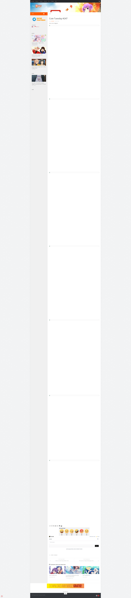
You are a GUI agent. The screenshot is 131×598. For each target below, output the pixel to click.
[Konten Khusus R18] (45, 13)
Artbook (45, 1)
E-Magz (52, 1)
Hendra (52, 21)
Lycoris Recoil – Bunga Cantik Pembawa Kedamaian (37, 55)
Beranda (32, 1)
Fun (55, 1)
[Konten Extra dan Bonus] (43, 13)
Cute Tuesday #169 (53, 575)
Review (41, 1)
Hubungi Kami (65, 591)
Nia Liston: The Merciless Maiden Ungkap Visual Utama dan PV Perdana (39, 83)
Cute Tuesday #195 (86, 575)
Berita (37, 1)
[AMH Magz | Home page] (37, 6)
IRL (48, 1)
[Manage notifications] (2, 596)
